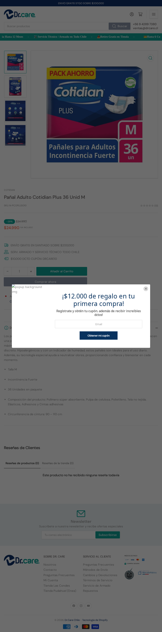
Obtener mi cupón (99, 335)
